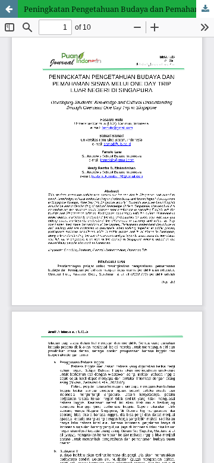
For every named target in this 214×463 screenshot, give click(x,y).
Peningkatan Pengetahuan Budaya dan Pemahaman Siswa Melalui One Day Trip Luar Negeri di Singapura (119, 9)
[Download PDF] (205, 9)
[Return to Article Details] (9, 9)
